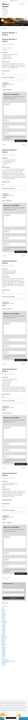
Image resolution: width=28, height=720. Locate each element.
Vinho (3, 665)
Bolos (3, 617)
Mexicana (4, 636)
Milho (3, 639)
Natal (3, 643)
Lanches (4, 633)
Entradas (4, 625)
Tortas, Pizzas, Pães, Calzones (8, 661)
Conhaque (4, 621)
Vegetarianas (4, 662)
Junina (3, 632)
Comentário (7, 104)
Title (3, 73)
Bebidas (3, 613)
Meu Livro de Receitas (15, 24)
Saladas (3, 652)
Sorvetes (4, 657)
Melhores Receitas (5, 24)
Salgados (4, 654)
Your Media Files (5, 82)
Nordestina (4, 644)
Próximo (24, 28)
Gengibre (4, 629)
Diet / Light (4, 622)
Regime (3, 651)
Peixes (3, 646)
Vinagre (3, 663)
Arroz (3, 607)
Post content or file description (8, 77)
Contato (22, 24)
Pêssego (4, 647)
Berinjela (4, 614)
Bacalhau (4, 610)
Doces (3, 624)
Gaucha (3, 628)
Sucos (3, 658)
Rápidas (3, 650)
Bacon (3, 611)
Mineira (3, 640)
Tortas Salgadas (5, 659)
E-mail (6, 127)
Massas (3, 635)
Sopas (3, 655)
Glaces (3, 631)
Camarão (4, 618)
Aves (3, 609)
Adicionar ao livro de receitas (8, 44)
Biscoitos (4, 616)
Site (5, 133)
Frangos (3, 626)
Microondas (4, 637)
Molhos (3, 642)
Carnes (3, 620)
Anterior (4, 28)
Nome (6, 120)
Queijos (3, 648)
